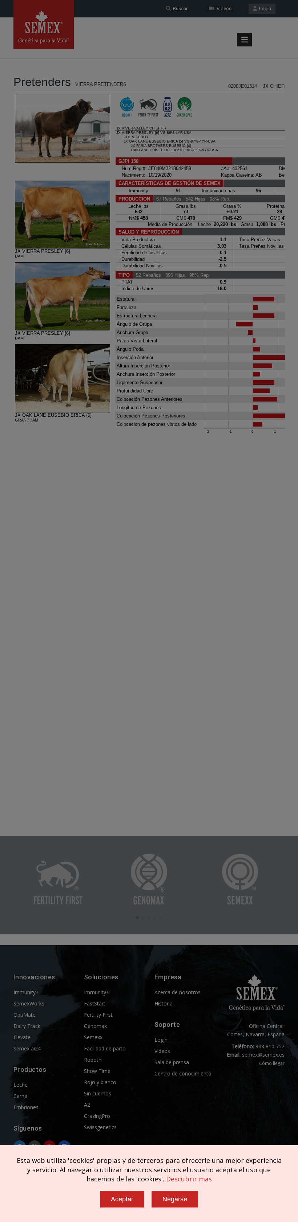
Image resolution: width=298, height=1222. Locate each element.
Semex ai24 (27, 1048)
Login (264, 8)
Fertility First (98, 1014)
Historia (163, 1003)
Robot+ (93, 1059)
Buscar (179, 8)
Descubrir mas (189, 1178)
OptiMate (24, 1014)
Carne (20, 1096)
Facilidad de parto (105, 1048)
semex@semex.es (263, 1054)
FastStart (94, 1003)
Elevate (22, 1037)
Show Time (97, 1070)
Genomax (95, 1026)
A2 (87, 1104)
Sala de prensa (171, 1062)
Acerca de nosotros (177, 992)
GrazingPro (97, 1115)
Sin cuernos (97, 1093)
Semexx (93, 1037)
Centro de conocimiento (183, 1073)
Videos (222, 8)
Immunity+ (26, 992)
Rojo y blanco (100, 1082)
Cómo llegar (272, 1063)
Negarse (174, 1199)
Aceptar (122, 1199)
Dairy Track (26, 1026)
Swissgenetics (100, 1127)
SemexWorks (28, 1003)
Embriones (26, 1107)
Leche (20, 1084)
